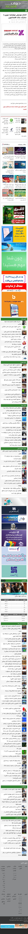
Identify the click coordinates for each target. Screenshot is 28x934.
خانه (26, 866)
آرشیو (14, 899)
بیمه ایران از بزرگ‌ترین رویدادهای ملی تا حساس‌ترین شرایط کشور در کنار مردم (12, 657)
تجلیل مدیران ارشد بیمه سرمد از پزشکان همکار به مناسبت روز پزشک (12, 439)
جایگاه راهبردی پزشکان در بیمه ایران (11, 423)
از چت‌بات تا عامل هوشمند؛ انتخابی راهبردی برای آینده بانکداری (12, 795)
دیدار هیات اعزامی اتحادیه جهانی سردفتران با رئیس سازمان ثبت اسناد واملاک (12, 483)
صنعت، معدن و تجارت (3, 868)
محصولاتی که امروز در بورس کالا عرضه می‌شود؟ (11, 386)
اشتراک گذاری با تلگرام (20, 22)
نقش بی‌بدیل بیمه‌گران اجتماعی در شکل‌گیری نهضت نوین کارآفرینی (12, 813)
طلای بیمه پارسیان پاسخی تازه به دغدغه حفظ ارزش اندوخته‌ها (13, 640)
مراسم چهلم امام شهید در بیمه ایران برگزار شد (12, 762)
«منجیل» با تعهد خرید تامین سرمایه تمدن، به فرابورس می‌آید (12, 366)
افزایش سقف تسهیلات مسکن (13, 681)
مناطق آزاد (3, 903)
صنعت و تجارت (3, 882)
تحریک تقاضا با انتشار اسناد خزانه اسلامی (17, 120)
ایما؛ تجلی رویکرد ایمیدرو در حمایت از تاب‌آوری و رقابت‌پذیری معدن (12, 839)
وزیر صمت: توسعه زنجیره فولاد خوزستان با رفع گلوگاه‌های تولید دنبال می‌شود (12, 833)
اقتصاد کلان (20, 867)
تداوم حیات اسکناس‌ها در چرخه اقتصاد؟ (13, 692)
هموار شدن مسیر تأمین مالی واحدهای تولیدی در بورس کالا (11, 735)
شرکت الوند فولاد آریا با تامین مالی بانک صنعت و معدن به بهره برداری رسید (11, 333)
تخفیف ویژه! (7, 926)
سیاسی (8, 866)
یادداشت (3, 895)
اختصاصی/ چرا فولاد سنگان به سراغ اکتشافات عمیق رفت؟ (12, 645)
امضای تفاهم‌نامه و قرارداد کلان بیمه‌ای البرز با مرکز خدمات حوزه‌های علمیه (11, 662)
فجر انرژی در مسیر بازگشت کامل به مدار (12, 844)
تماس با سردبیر (8, 900)
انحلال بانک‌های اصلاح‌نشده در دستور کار (11, 782)
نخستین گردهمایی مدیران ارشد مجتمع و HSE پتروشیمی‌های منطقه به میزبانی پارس (11, 628)
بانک (13, 876)
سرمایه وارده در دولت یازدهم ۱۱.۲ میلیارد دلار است (12, 457)
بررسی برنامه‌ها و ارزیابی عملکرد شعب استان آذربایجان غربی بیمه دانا (11, 740)
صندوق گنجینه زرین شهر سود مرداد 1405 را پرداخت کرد (12, 401)
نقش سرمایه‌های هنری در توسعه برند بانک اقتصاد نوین (12, 635)
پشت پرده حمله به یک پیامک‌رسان (12, 357)
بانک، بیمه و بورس (14, 868)
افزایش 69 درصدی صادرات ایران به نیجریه (12, 462)
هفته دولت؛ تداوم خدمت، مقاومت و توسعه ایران (12, 790)
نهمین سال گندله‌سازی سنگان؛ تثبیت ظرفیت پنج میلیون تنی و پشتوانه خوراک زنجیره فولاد (11, 801)
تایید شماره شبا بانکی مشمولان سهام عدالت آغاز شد (12, 467)
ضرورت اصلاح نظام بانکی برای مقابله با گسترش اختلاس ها (11, 353)
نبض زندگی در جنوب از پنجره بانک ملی (12, 767)
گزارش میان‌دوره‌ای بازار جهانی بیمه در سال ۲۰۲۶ (11, 715)
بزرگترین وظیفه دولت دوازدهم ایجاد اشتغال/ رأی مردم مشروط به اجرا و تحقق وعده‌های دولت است (11, 490)
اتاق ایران (21, 905)
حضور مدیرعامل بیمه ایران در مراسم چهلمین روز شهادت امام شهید (12, 725)
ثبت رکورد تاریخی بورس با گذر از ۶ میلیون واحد (12, 752)
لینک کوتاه (13, 20)
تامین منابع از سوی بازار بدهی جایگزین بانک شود (11, 328)
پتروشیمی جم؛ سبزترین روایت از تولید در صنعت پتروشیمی (12, 720)
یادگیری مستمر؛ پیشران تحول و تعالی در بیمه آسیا (11, 808)
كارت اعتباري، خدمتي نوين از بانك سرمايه (12, 348)
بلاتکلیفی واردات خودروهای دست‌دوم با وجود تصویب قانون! (11, 677)
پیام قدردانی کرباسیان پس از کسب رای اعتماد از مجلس (11, 477)
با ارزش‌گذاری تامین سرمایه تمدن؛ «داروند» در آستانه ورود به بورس (13, 395)
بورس (15, 876)
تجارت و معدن (4, 882)
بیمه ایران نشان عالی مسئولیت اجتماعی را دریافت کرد (13, 672)
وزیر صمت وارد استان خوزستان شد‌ (12, 848)
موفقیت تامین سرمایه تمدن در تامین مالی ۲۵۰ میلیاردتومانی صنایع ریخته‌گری (11, 371)
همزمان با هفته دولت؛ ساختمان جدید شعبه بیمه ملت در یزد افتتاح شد (11, 429)
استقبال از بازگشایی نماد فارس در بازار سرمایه (12, 854)
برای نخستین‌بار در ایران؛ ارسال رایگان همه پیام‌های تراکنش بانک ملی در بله (12, 730)
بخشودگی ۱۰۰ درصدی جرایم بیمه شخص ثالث (13, 419)
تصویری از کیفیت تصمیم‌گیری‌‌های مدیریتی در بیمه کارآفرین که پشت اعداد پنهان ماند (12, 746)
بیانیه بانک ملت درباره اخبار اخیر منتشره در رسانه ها (13, 343)
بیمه (14, 876)
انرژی (26, 894)
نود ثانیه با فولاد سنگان (20, 596)
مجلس (3, 899)
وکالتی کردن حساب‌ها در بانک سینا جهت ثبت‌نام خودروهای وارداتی (12, 409)
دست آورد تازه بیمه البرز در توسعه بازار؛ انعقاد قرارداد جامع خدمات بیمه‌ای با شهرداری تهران (11, 651)
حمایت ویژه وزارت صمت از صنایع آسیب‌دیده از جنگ (12, 827)
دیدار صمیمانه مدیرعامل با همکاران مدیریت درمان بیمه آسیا (12, 444)
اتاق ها (20, 894)
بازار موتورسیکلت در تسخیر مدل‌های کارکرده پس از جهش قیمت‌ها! (12, 772)
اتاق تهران (20, 905)
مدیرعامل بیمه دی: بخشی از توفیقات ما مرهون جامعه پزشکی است (11, 434)
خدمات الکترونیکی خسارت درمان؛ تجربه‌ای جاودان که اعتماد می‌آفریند (12, 697)
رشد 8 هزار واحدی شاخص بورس (12, 390)
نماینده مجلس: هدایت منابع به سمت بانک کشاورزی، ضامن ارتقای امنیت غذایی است (11, 703)
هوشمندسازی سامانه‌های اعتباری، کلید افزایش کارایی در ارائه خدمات (11, 667)
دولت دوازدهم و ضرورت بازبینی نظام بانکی (12, 452)
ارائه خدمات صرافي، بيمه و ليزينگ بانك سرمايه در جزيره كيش (5, 131)
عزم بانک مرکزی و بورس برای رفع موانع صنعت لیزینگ (12, 381)
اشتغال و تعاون (8, 895)
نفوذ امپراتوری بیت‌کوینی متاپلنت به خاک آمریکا (12, 710)
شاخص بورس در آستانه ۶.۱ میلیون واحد (12, 376)
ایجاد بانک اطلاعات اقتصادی (13, 471)
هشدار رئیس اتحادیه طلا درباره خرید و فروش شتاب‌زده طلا (11, 822)
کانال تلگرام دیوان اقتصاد (20, 107)
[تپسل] (3, 206)
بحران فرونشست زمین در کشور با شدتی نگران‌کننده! (12, 777)
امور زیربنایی (14, 895)
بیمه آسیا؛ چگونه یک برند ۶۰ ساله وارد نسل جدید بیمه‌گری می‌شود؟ (11, 414)
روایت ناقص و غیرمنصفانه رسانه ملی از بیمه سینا (11, 687)
